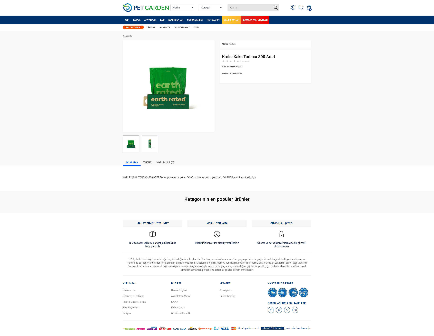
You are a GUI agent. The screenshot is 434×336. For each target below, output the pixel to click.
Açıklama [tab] (131, 162)
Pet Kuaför (213, 20)
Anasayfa (127, 36)
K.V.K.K (174, 301)
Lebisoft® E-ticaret (272, 328)
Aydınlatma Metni (180, 296)
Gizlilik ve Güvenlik (180, 313)
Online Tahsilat (182, 27)
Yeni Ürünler (231, 20)
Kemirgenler (175, 20)
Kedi (127, 20)
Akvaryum (150, 20)
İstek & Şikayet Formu (134, 301)
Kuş (162, 20)
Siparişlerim (226, 290)
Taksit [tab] (147, 162)
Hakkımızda (129, 290)
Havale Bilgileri (179, 290)
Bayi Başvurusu (133, 27)
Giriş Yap (151, 27)
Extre (196, 27)
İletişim (127, 313)
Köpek (136, 20)
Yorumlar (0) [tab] (165, 162)
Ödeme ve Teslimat (133, 296)
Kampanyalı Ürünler (255, 20)
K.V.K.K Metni (178, 307)
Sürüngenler (195, 20)
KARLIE (232, 44)
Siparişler (165, 27)
